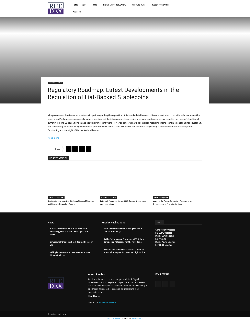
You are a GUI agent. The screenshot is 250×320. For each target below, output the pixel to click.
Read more (53, 138)
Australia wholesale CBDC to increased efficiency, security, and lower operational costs (70, 231)
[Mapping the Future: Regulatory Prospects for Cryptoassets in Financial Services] (177, 181)
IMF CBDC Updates (163, 245)
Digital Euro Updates (164, 236)
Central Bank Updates (165, 230)
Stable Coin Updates (55, 83)
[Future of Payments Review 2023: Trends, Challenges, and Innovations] (125, 181)
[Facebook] (68, 149)
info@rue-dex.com (107, 302)
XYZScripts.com (137, 318)
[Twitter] (75, 149)
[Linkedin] (88, 149)
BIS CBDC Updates (163, 233)
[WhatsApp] (82, 149)
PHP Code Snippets (114, 318)
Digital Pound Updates (165, 242)
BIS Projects (160, 239)
